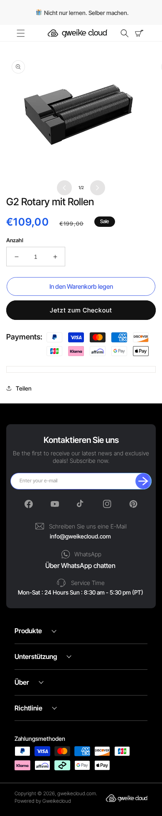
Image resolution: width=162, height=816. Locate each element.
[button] (25, 33)
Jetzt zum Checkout (81, 310)
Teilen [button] (24, 388)
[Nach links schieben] (64, 187)
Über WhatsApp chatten (80, 565)
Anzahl (14, 240)
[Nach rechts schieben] (97, 187)
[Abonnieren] (143, 481)
